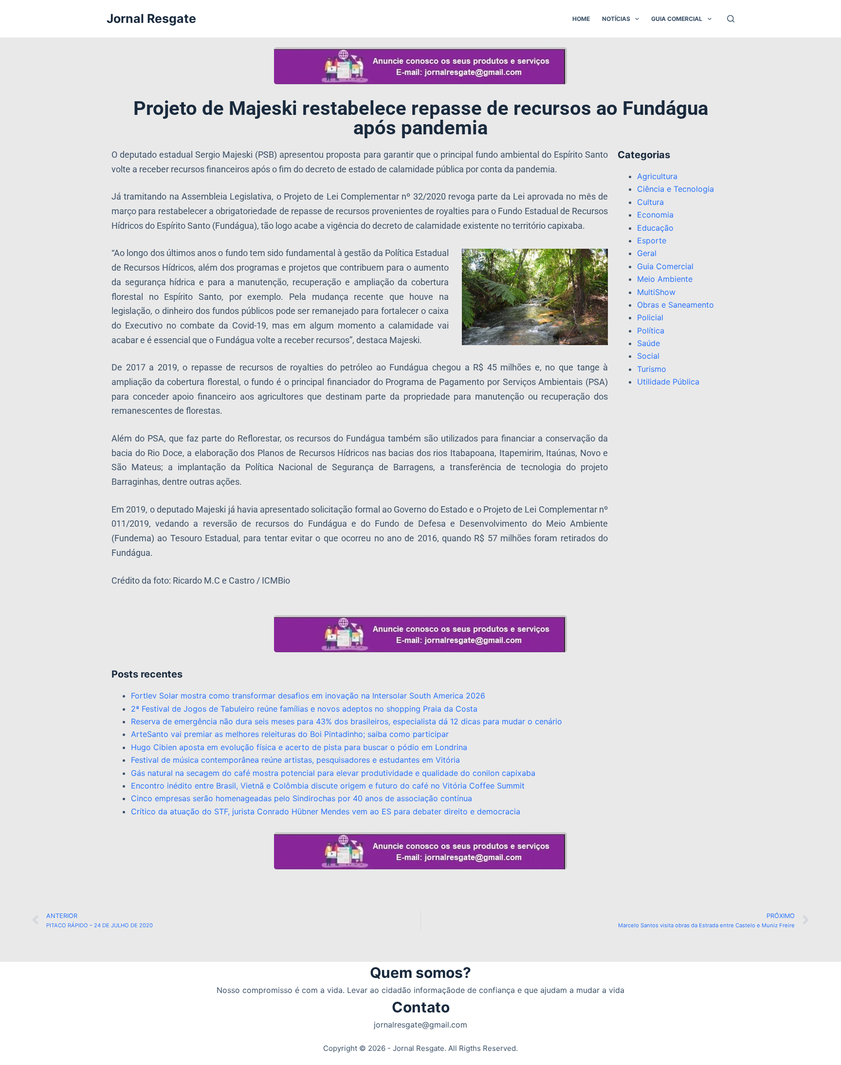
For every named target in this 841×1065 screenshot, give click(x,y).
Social (648, 356)
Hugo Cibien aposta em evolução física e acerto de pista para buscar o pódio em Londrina (299, 747)
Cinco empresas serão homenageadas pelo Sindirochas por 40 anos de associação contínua (301, 798)
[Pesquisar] (730, 18)
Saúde (648, 343)
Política (650, 330)
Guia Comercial (676, 18)
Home (581, 18)
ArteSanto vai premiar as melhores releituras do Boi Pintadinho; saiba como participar (290, 734)
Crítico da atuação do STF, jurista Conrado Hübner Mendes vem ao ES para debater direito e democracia (325, 811)
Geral (647, 253)
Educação (655, 228)
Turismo (651, 369)
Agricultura (657, 176)
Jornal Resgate (151, 18)
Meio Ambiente (665, 279)
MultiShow (656, 292)
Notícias (616, 18)
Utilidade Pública (668, 381)
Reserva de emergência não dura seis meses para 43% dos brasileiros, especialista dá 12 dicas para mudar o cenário (346, 721)
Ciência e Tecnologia (675, 189)
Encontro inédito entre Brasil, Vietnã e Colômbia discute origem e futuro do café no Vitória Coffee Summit (328, 785)
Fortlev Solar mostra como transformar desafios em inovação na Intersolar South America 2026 (308, 695)
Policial (650, 317)
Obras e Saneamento (675, 305)
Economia (655, 215)
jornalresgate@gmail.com (420, 1024)
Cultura (650, 202)
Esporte (651, 240)
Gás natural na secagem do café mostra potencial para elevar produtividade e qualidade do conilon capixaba (333, 773)
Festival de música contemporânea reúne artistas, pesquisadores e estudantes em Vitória (295, 760)
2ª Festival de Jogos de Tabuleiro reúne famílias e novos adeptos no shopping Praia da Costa (304, 709)
